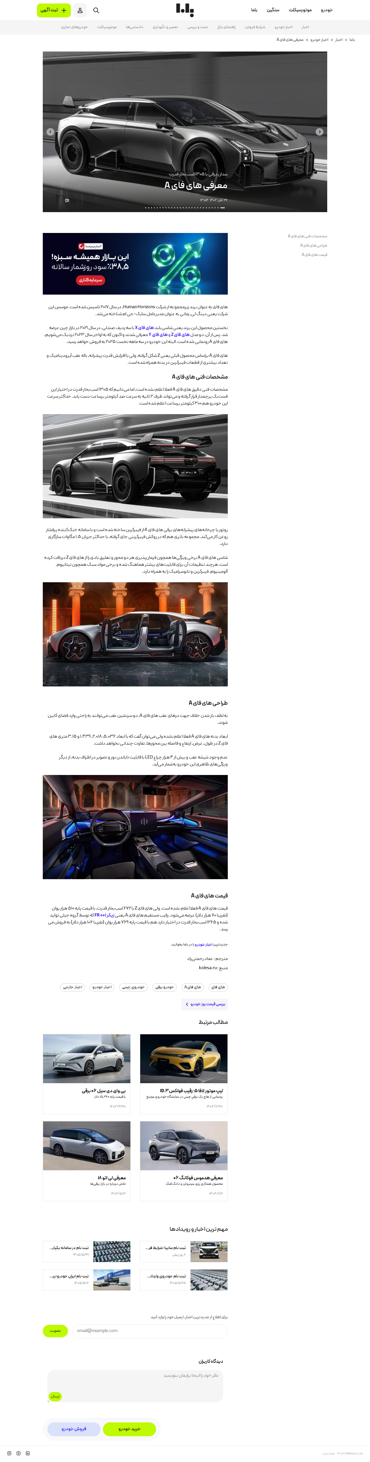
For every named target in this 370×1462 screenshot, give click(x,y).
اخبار (305, 27)
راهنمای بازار (226, 27)
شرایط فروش (255, 27)
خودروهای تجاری (74, 27)
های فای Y (158, 335)
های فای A (192, 987)
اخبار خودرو (284, 27)
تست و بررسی (197, 27)
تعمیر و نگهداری (165, 27)
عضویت (55, 1331)
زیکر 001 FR (104, 915)
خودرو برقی (164, 987)
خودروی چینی (133, 987)
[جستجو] (96, 10)
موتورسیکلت (107, 27)
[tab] (222, 207)
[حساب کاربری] (80, 10)
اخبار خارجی (72, 987)
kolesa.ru (208, 968)
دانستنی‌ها (134, 27)
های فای (218, 987)
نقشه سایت (328, 1454)
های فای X (144, 328)
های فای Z (180, 335)
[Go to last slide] (319, 132)
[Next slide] (50, 132)
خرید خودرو (130, 1429)
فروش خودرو (74, 1429)
